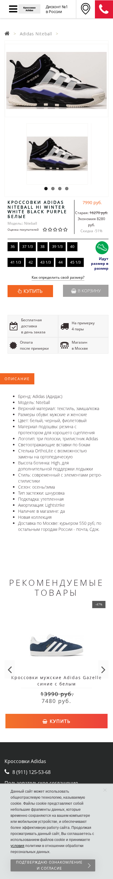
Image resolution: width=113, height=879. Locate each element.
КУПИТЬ (33, 291)
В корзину (89, 291)
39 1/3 (57, 246)
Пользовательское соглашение (41, 783)
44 (60, 262)
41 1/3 (16, 262)
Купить (59, 721)
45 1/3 (75, 262)
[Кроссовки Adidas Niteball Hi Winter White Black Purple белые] (56, 80)
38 (42, 246)
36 (13, 246)
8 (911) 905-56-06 (104, 9)
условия (17, 846)
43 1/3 (45, 262)
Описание (17, 378)
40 (72, 246)
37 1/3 (27, 246)
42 (31, 262)
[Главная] (7, 34)
